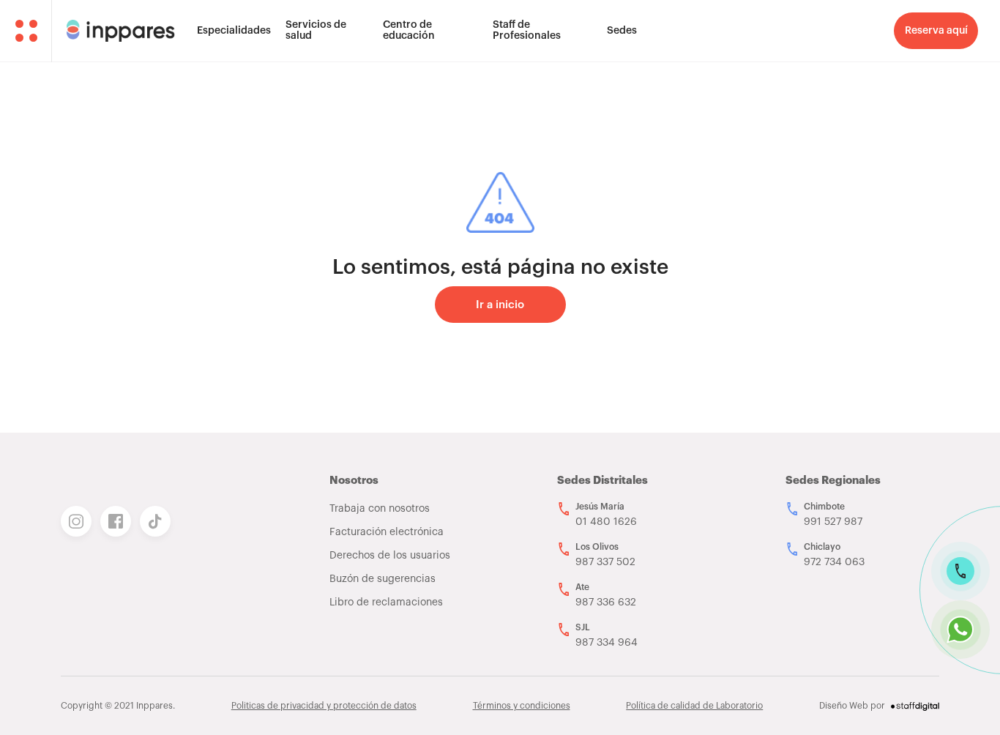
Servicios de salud (316, 30)
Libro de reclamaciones (386, 602)
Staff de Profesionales (527, 30)
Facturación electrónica (386, 532)
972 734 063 (834, 562)
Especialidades (234, 31)
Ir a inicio (500, 304)
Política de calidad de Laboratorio (694, 705)
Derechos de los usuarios (389, 556)
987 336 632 (605, 602)
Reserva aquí (936, 31)
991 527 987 (833, 522)
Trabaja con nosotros (379, 509)
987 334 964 (606, 643)
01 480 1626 (606, 522)
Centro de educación (409, 30)
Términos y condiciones (521, 705)
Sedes (622, 31)
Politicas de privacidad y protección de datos (324, 705)
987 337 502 (605, 562)
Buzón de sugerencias (382, 579)
